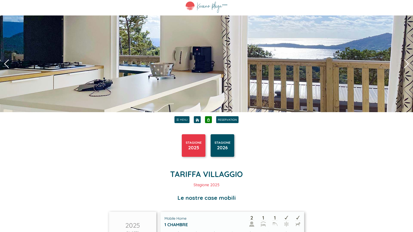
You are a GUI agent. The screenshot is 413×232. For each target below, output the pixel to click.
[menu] (182, 119)
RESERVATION (227, 119)
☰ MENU (182, 119)
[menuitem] (182, 119)
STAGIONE (194, 145)
